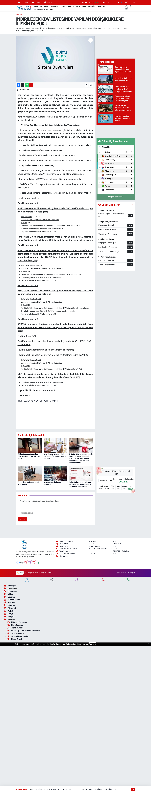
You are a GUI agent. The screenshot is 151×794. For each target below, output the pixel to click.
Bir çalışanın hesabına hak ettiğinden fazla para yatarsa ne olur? (55, 456)
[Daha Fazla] (31, 85)
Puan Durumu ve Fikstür (68, 549)
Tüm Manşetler (65, 551)
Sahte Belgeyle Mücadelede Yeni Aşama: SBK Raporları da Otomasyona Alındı (80, 484)
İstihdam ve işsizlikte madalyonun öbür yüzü (53, 789)
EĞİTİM (115, 549)
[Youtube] (34, 562)
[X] (22, 562)
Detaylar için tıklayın (115, 196)
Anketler (11, 611)
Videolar (37, 2)
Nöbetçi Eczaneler (66, 541)
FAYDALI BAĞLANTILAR (44, 9)
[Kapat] (149, 643)
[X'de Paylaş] (22, 85)
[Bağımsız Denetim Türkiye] (24, 8)
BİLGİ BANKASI (67, 6)
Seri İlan (11, 602)
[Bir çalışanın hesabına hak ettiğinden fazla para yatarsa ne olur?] (55, 445)
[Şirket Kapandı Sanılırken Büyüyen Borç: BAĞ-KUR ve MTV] (30, 445)
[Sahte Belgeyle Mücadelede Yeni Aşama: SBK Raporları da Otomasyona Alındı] (81, 473)
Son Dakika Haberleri (67, 554)
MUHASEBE (81, 6)
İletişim (11, 616)
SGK (105, 6)
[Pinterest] (26, 562)
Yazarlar (49, 2)
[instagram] (77, 580)
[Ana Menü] (126, 9)
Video (10, 594)
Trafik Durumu (64, 546)
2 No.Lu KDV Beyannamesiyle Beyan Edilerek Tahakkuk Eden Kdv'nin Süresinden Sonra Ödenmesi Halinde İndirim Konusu (81, 458)
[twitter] (52, 580)
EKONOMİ (92, 554)
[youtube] (102, 580)
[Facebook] (18, 562)
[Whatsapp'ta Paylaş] (27, 85)
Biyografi (12, 608)
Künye (10, 614)
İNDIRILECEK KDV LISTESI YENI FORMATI (38, 400)
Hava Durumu (64, 544)
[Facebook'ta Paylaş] (18, 85)
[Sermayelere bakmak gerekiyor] (55, 473)
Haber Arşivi (64, 556)
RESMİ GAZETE (94, 6)
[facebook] (27, 580)
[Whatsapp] (38, 562)
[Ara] (127, 6)
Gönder (23, 519)
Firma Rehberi (14, 600)
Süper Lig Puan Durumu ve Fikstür (25, 631)
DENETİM (38, 6)
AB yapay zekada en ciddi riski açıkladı (102, 789)
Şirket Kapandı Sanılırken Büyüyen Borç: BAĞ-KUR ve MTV (29, 456)
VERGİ (46, 6)
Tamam (92, 644)
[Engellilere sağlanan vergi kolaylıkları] (30, 473)
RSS (21, 573)
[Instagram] (30, 562)
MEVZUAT (55, 6)
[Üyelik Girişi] (133, 2)
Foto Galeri (24, 2)
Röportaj (11, 605)
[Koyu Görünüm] (130, 6)
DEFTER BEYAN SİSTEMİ (98, 549)
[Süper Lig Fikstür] (132, 205)
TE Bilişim (131, 573)
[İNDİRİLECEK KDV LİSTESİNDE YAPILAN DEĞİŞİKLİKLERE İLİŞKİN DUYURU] (55, 59)
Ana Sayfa (12, 586)
